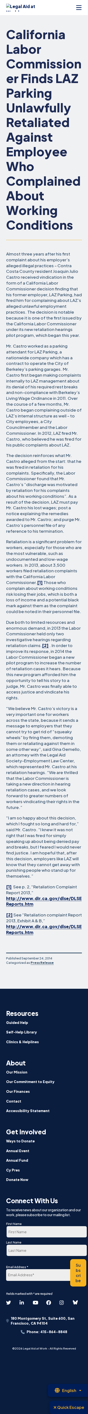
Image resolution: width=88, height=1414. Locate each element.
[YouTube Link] (35, 1302)
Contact (13, 1101)
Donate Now (17, 1179)
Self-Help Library (21, 1032)
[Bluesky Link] (75, 1302)
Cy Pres (13, 1170)
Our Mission (16, 1072)
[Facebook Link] (48, 1302)
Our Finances (18, 1091)
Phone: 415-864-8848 (47, 1331)
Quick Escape (70, 1407)
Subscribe (78, 1273)
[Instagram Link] (61, 1302)
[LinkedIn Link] (22, 1302)
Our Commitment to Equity (30, 1081)
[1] (40, 582)
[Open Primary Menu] (79, 7)
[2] (45, 645)
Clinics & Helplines (22, 1042)
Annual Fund (17, 1160)
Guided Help (17, 1022)
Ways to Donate (20, 1141)
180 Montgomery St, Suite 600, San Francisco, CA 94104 (43, 1320)
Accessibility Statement (28, 1110)
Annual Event (17, 1150)
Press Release (42, 963)
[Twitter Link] (8, 1302)
